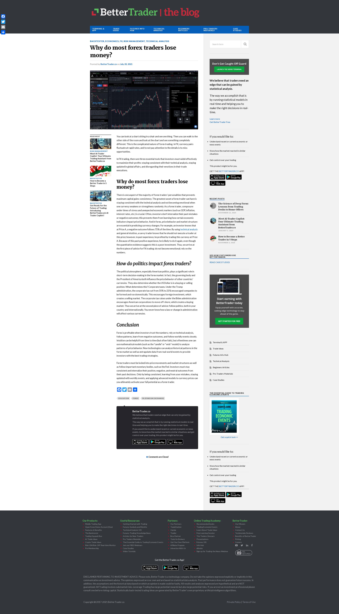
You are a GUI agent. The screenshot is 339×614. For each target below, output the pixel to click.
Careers (238, 542)
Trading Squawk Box (93, 536)
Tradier (173, 533)
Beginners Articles (183, 30)
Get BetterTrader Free (220, 122)
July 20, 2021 (126, 64)
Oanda (173, 530)
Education (123, 398)
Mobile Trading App (93, 524)
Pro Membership (92, 548)
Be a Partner (175, 536)
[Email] (3, 27)
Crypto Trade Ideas (93, 542)
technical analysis (189, 229)
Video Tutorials (129, 551)
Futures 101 (202, 542)
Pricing (238, 539)
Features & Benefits (93, 530)
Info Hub (200, 545)
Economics (112, 41)
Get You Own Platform (179, 542)
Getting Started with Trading (135, 524)
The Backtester (91, 533)
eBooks (200, 548)
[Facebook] (3, 16)
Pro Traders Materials (210, 30)
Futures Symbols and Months (135, 527)
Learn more (215, 119)
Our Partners (175, 524)
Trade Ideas (116, 30)
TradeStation (175, 527)
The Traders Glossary (206, 536)
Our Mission (240, 524)
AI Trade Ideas (91, 539)
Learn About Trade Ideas (207, 530)
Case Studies (237, 30)
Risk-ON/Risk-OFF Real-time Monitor (100, 545)
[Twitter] (3, 21)
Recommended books (205, 524)
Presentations (202, 539)
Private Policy (234, 602)
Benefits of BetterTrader (245, 536)
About (237, 527)
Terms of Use (249, 602)
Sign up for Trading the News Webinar (212, 551)
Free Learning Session (206, 533)
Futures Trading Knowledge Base (137, 533)
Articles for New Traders (133, 536)
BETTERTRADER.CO (229, 171)
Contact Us (240, 530)
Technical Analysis (159, 30)
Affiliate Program (177, 545)
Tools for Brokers (177, 539)
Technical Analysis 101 (132, 530)
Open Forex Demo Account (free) (99, 527)
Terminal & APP (98, 30)
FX (121, 41)
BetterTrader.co (109, 64)
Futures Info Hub (137, 30)
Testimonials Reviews (244, 533)
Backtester (97, 41)
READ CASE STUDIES (220, 262)
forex (136, 398)
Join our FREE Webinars (132, 545)
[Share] (3, 32)
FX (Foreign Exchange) (153, 398)
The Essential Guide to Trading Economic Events (143, 542)
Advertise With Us (178, 548)
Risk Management (134, 41)
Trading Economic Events (207, 527)
